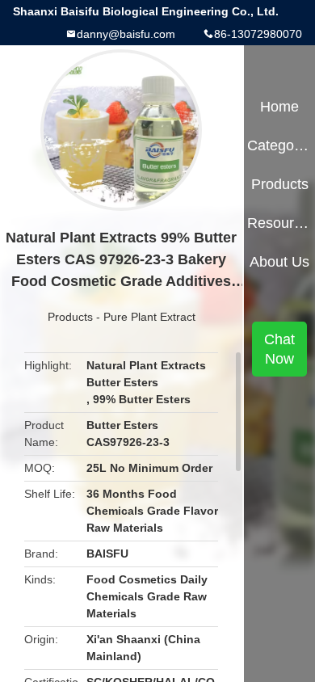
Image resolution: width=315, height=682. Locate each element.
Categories (279, 145)
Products (70, 316)
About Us (279, 262)
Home (279, 107)
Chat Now (279, 349)
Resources (279, 223)
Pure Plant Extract (149, 316)
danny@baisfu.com (126, 33)
